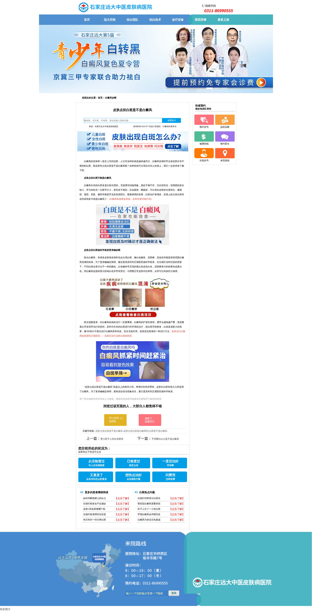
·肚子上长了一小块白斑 (148, 509)
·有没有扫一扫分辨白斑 (94, 520)
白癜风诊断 (111, 98)
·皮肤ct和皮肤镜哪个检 (93, 509)
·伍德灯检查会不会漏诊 (94, 503)
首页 (100, 98)
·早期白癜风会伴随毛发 (148, 514)
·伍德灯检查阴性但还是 (94, 514)
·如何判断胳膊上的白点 (94, 498)
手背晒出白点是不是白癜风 (165, 439)
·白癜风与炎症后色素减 (148, 520)
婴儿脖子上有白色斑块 (112, 439)
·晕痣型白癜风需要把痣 (148, 503)
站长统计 (5, 609)
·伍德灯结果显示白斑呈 (148, 498)
